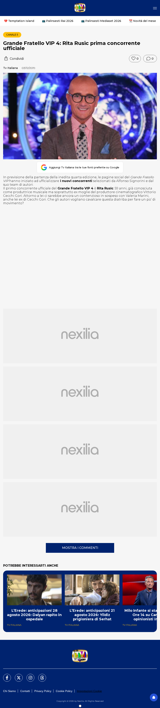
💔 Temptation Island (19, 21)
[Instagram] (28, 675)
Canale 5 (12, 34)
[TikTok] (39, 675)
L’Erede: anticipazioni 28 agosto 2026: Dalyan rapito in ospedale (34, 614)
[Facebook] (4, 675)
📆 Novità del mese (142, 21)
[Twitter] (16, 675)
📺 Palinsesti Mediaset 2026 (101, 21)
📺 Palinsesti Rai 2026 (57, 21)
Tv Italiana (10, 68)
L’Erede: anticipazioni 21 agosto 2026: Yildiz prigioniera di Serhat (92, 614)
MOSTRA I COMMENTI (80, 548)
